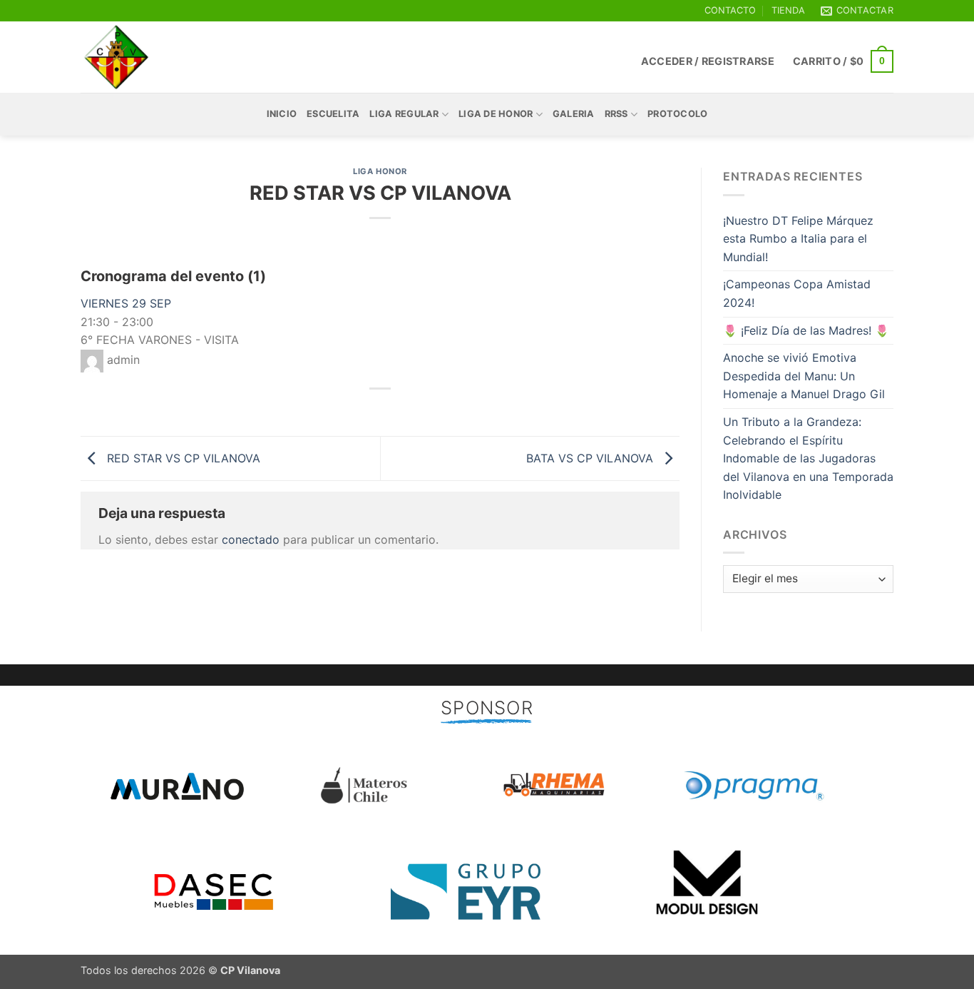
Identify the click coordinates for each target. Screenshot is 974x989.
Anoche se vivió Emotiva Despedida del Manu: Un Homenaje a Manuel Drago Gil (804, 375)
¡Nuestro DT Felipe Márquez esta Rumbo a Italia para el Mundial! (798, 238)
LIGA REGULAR (404, 113)
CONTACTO (730, 10)
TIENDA (788, 10)
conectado (251, 539)
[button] (707, 61)
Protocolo (677, 113)
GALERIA (574, 113)
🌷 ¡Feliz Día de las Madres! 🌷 (806, 330)
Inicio (282, 113)
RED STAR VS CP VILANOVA (181, 457)
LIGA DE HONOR (495, 113)
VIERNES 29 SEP (126, 303)
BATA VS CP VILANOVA (591, 457)
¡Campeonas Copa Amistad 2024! (797, 293)
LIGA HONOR (380, 171)
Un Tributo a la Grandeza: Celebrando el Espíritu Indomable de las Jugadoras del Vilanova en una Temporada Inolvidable (808, 458)
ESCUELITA (333, 113)
